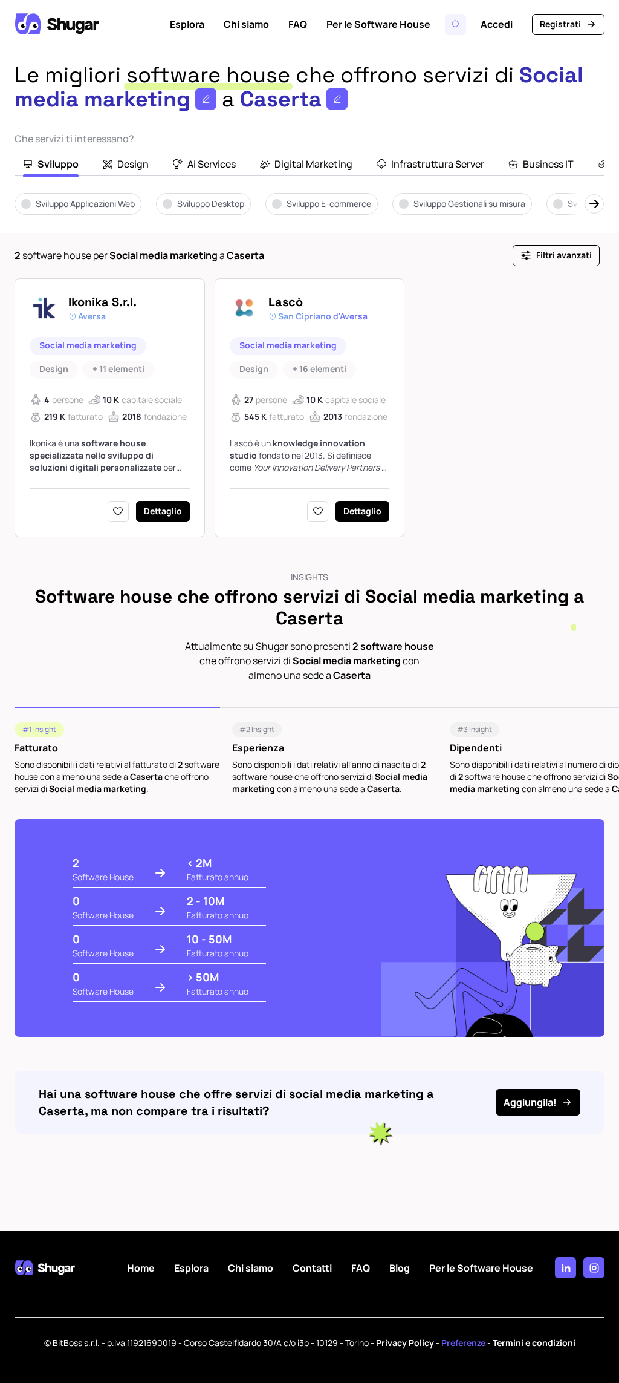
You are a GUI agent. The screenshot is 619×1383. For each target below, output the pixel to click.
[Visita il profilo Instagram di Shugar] (593, 1267)
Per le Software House (378, 24)
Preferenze (463, 1343)
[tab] (51, 165)
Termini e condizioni (534, 1343)
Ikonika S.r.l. (102, 302)
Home (141, 1268)
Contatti (312, 1268)
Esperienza (258, 747)
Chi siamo (246, 24)
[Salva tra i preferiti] (118, 511)
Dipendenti (476, 747)
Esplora (187, 24)
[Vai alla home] (57, 24)
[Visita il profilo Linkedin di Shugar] (565, 1267)
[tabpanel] (309, 212)
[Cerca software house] (455, 24)
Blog (399, 1268)
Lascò (285, 302)
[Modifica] (205, 99)
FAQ (297, 24)
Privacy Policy (405, 1343)
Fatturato (36, 747)
